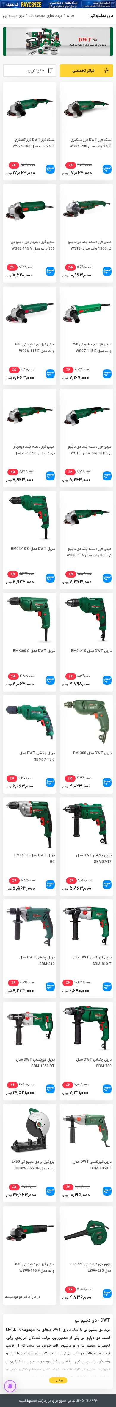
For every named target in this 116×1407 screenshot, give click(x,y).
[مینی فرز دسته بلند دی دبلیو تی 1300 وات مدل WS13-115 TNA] (86, 211)
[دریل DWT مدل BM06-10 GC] (29, 824)
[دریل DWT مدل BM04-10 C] (29, 517)
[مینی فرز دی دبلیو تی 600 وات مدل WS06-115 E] (29, 313)
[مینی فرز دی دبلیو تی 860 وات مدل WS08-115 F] (29, 1233)
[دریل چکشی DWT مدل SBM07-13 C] (29, 722)
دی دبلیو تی (13, 16)
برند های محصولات (45, 16)
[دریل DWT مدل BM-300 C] (29, 619)
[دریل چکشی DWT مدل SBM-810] (29, 926)
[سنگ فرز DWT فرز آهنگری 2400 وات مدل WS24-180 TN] (29, 109)
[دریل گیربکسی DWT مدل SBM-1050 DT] (29, 1028)
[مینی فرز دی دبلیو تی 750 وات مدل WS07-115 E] (86, 313)
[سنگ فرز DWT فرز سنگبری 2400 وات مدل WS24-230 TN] (86, 109)
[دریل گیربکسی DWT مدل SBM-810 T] (86, 926)
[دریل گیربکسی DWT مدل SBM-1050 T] (86, 1130)
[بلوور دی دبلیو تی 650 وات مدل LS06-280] (86, 1233)
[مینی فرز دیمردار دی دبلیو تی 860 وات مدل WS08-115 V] (29, 211)
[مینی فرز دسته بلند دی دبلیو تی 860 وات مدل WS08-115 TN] (86, 517)
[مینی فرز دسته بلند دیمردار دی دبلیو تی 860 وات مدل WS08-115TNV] (29, 415)
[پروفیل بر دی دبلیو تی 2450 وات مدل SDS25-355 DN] (29, 1130)
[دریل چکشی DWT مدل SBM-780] (86, 1028)
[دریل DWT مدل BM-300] (86, 722)
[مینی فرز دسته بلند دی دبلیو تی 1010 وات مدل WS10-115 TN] (86, 415)
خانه (70, 16)
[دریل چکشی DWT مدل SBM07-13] (86, 824)
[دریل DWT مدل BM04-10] (86, 619)
